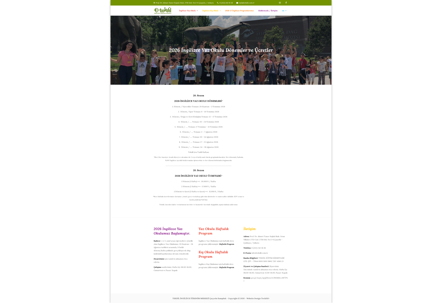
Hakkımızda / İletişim (268, 10)
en (283, 10)
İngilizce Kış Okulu (210, 10)
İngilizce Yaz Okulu (187, 10)
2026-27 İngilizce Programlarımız (239, 10)
